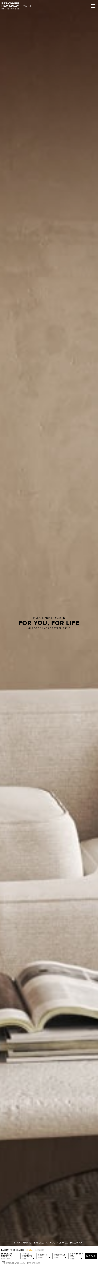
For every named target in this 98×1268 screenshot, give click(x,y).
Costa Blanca (59, 1242)
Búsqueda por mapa (15, 1263)
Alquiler (39, 1250)
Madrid (27, 1242)
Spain (17, 1242)
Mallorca (76, 1242)
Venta (29, 1250)
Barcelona (41, 1242)
